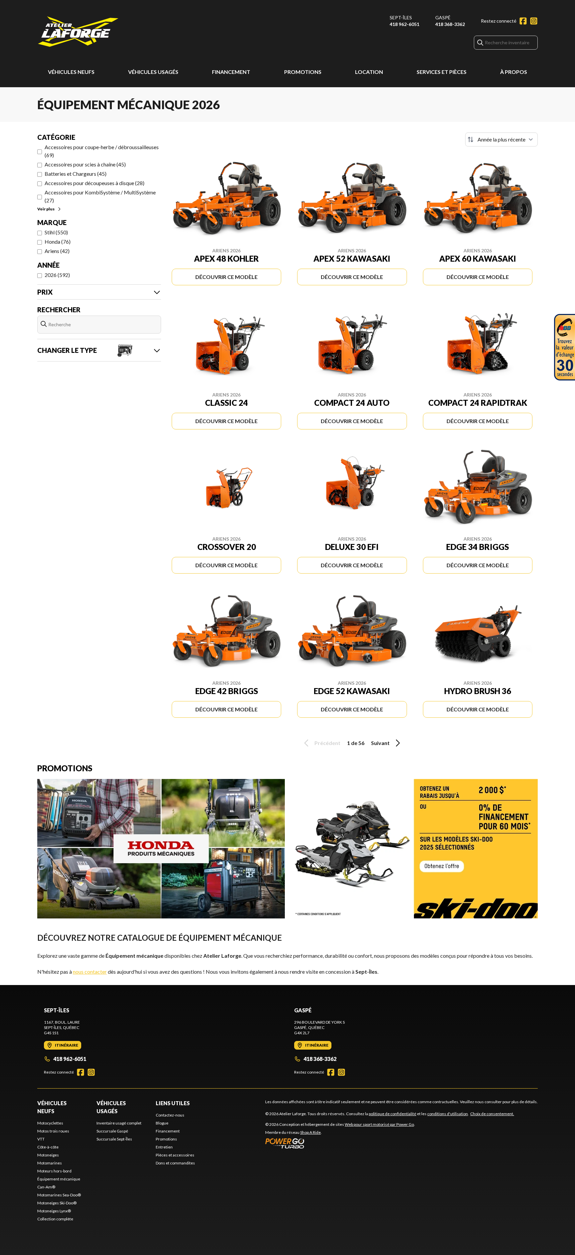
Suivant (380, 743)
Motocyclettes (50, 1123)
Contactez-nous (170, 1115)
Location (369, 72)
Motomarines (49, 1162)
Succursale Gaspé (112, 1131)
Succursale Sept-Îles (114, 1138)
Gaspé (443, 17)
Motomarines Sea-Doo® (59, 1194)
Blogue (162, 1123)
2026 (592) (57, 275)
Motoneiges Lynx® (54, 1210)
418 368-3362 (450, 24)
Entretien (164, 1146)
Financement (231, 72)
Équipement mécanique (58, 1178)
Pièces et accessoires (175, 1154)
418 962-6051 (404, 24)
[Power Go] (340, 1143)
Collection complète (55, 1218)
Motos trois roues (53, 1131)
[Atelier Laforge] (78, 32)
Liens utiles (173, 1103)
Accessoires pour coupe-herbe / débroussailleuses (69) (102, 151)
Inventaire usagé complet (118, 1123)
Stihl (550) (56, 232)
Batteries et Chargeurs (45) (75, 173)
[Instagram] (534, 21)
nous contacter (90, 971)
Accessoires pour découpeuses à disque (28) (94, 183)
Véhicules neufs (71, 72)
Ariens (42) (57, 251)
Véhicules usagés (153, 72)
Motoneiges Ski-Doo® (57, 1202)
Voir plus (46, 208)
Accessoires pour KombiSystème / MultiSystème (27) (100, 196)
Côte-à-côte (48, 1146)
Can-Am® (46, 1186)
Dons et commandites (175, 1162)
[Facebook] (523, 21)
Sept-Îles (401, 17)
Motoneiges (48, 1154)
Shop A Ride (310, 1132)
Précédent (327, 743)
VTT (41, 1138)
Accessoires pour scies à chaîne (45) (85, 164)
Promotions (302, 72)
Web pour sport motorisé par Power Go (379, 1124)
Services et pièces (442, 72)
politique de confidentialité (392, 1113)
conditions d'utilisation (447, 1113)
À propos (513, 72)
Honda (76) (58, 241)
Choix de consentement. (492, 1113)
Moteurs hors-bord (54, 1170)
